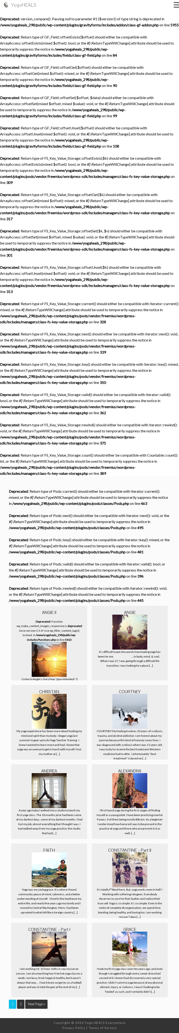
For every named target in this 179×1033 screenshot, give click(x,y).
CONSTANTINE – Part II (129, 850)
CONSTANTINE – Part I (49, 929)
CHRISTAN (49, 691)
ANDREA (49, 771)
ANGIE (130, 612)
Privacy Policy (73, 1028)
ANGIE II (49, 612)
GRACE (129, 929)
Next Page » (36, 1004)
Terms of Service (103, 1028)
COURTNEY (130, 691)
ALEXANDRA (129, 771)
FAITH (49, 850)
